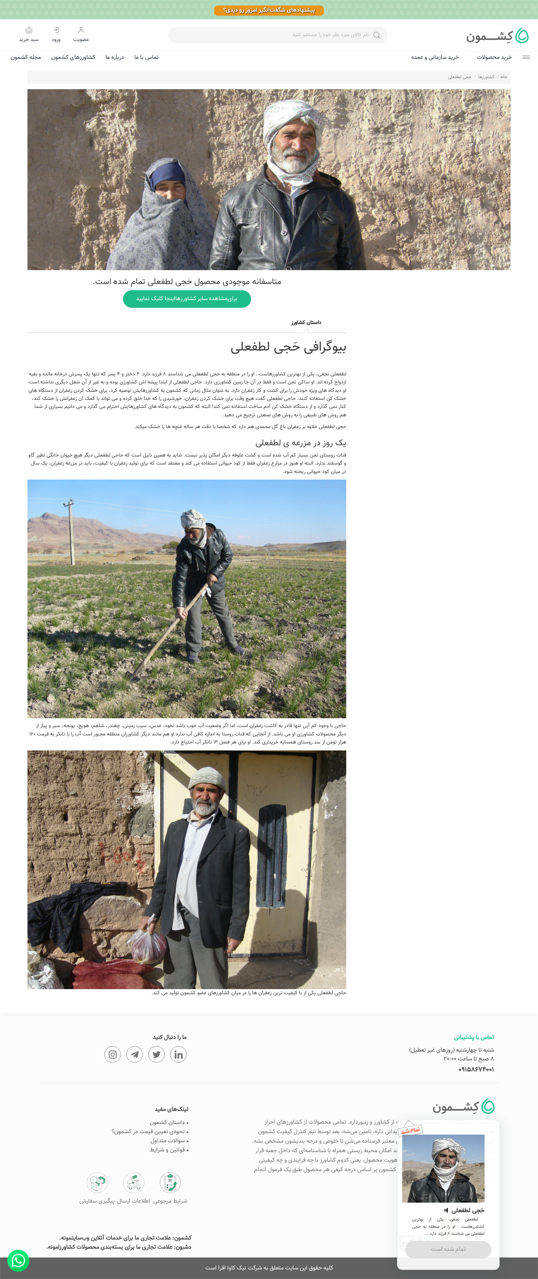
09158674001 (476, 1070)
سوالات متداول (167, 1141)
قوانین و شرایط (167, 1150)
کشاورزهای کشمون (73, 57)
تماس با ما (146, 57)
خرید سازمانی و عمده (435, 57)
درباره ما (114, 57)
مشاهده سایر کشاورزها (187, 298)
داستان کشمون (167, 1122)
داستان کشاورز (306, 323)
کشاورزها (486, 77)
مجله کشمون (26, 57)
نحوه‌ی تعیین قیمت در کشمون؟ (148, 1131)
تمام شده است (448, 1249)
